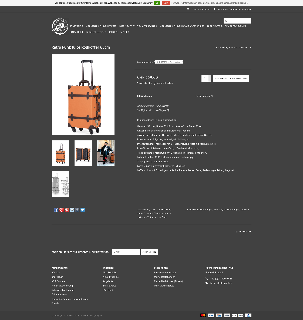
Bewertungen (204, 96)
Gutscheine (76, 32)
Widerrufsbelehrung (62, 285)
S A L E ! (124, 32)
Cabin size (155, 209)
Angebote (108, 281)
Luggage (149, 213)
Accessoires (143, 209)
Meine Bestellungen (164, 276)
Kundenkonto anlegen (165, 272)
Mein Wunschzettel (164, 285)
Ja (157, 3)
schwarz (166, 213)
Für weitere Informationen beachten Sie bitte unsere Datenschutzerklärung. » (209, 3)
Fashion (166, 209)
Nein (166, 3)
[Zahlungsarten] (203, 315)
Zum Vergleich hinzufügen (227, 209)
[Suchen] (226, 21)
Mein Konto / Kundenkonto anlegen (234, 9)
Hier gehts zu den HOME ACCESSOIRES (182, 26)
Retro (157, 213)
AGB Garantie (58, 281)
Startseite (76, 26)
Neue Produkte (111, 276)
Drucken (245, 209)
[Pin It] (67, 210)
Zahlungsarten (59, 294)
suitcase (141, 217)
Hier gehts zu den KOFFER (101, 26)
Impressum (57, 276)
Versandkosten (165, 83)
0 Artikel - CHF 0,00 (200, 9)
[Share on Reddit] (72, 210)
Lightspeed (97, 315)
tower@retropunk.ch (221, 283)
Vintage (151, 217)
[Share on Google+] (61, 210)
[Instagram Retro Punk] (248, 252)
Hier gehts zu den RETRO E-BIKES (226, 26)
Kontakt (55, 303)
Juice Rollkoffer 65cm (240, 47)
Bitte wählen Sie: (145, 62)
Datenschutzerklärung (63, 290)
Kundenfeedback (96, 32)
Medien (113, 32)
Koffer (140, 213)
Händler (56, 272)
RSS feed (108, 290)
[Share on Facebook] (56, 210)
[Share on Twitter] (82, 210)
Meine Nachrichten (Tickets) (168, 281)
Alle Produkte (110, 272)
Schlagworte (109, 285)
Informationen (144, 96)
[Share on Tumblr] (77, 210)
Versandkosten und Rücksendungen (70, 299)
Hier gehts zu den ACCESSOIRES (138, 26)
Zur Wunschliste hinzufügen (198, 209)
